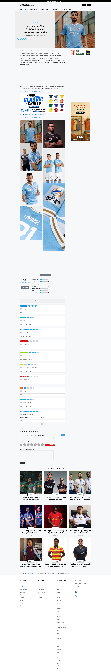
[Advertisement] (42, 76)
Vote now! (25, 287)
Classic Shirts (49, 50)
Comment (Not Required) (27, 449)
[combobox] (90, 9)
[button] (42, 597)
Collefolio (59, 1)
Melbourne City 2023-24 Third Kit (34, 117)
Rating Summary (25, 441)
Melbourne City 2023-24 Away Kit (34, 114)
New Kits (31, 494)
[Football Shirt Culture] (27, 5)
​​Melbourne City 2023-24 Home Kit (35, 91)
